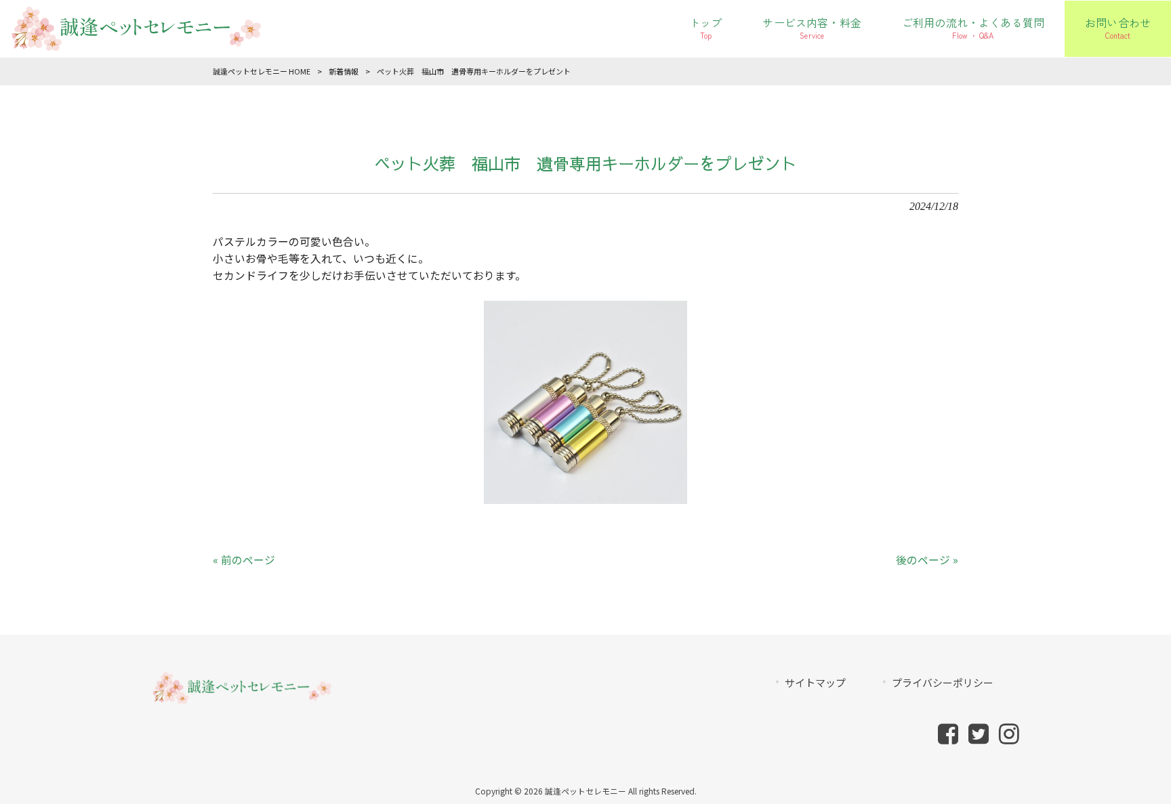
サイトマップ (815, 682)
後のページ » (927, 560)
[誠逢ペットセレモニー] (135, 42)
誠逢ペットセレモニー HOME (261, 71)
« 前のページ (244, 560)
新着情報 (343, 71)
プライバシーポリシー (942, 682)
